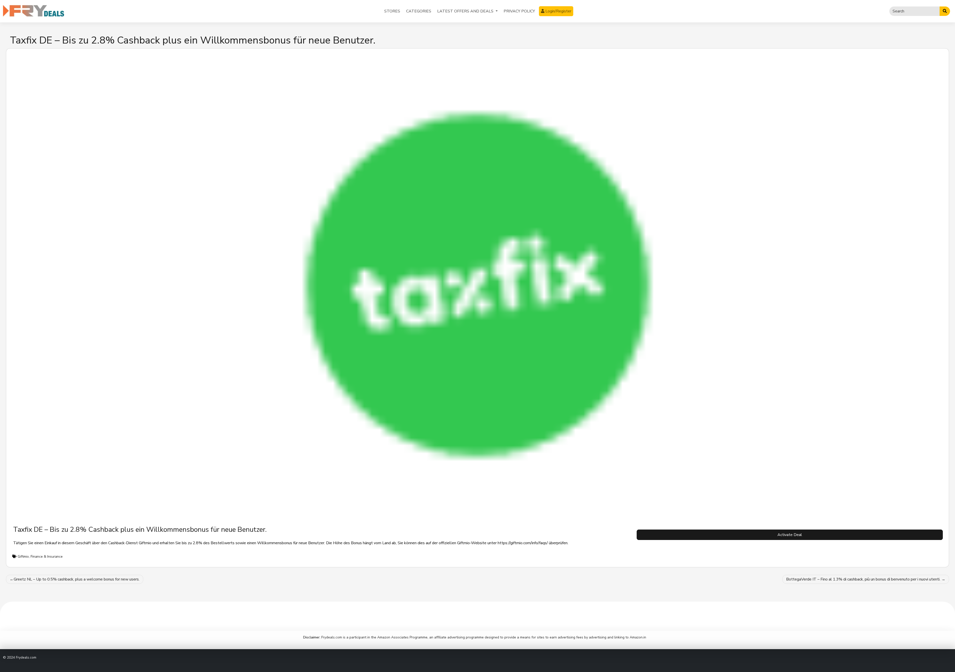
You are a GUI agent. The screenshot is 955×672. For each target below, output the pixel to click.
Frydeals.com (26, 657)
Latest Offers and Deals (465, 11)
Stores (392, 11)
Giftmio (23, 556)
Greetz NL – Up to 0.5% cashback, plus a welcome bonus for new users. (77, 579)
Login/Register (557, 11)
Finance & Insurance (47, 556)
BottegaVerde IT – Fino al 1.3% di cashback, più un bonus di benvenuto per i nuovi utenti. (863, 579)
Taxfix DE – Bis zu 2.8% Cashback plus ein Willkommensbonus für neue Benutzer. (140, 529)
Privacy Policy (519, 11)
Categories (418, 11)
